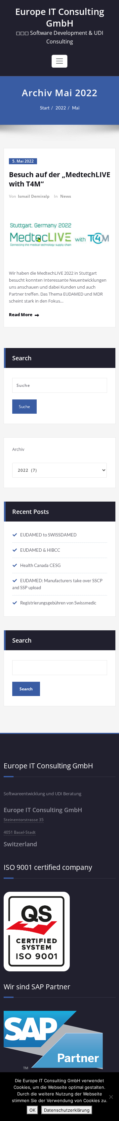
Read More (20, 314)
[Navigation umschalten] (59, 61)
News (65, 196)
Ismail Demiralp (34, 196)
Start (45, 107)
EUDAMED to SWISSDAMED (48, 534)
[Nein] (110, 1096)
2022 (61, 107)
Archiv (18, 449)
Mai (75, 107)
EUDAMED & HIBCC (40, 550)
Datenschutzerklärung (67, 1110)
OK (32, 1110)
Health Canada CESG (40, 565)
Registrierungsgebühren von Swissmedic (58, 602)
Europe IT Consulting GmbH (59, 17)
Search (21, 640)
